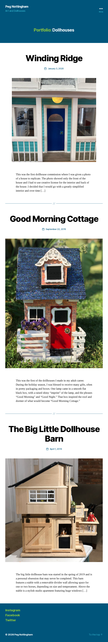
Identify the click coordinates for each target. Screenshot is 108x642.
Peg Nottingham (16, 6)
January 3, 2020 (56, 68)
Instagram (12, 610)
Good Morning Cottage (54, 219)
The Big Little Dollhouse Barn (54, 434)
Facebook (12, 615)
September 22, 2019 (56, 229)
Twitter (10, 620)
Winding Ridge (54, 58)
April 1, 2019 (56, 449)
